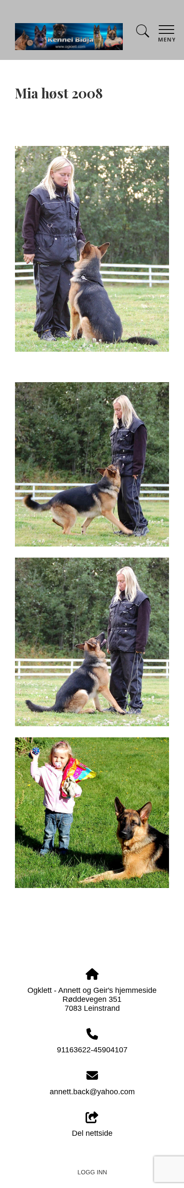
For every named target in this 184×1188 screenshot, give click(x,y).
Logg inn (92, 1172)
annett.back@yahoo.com (92, 1091)
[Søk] (142, 32)
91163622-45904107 (92, 1049)
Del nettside (92, 1133)
